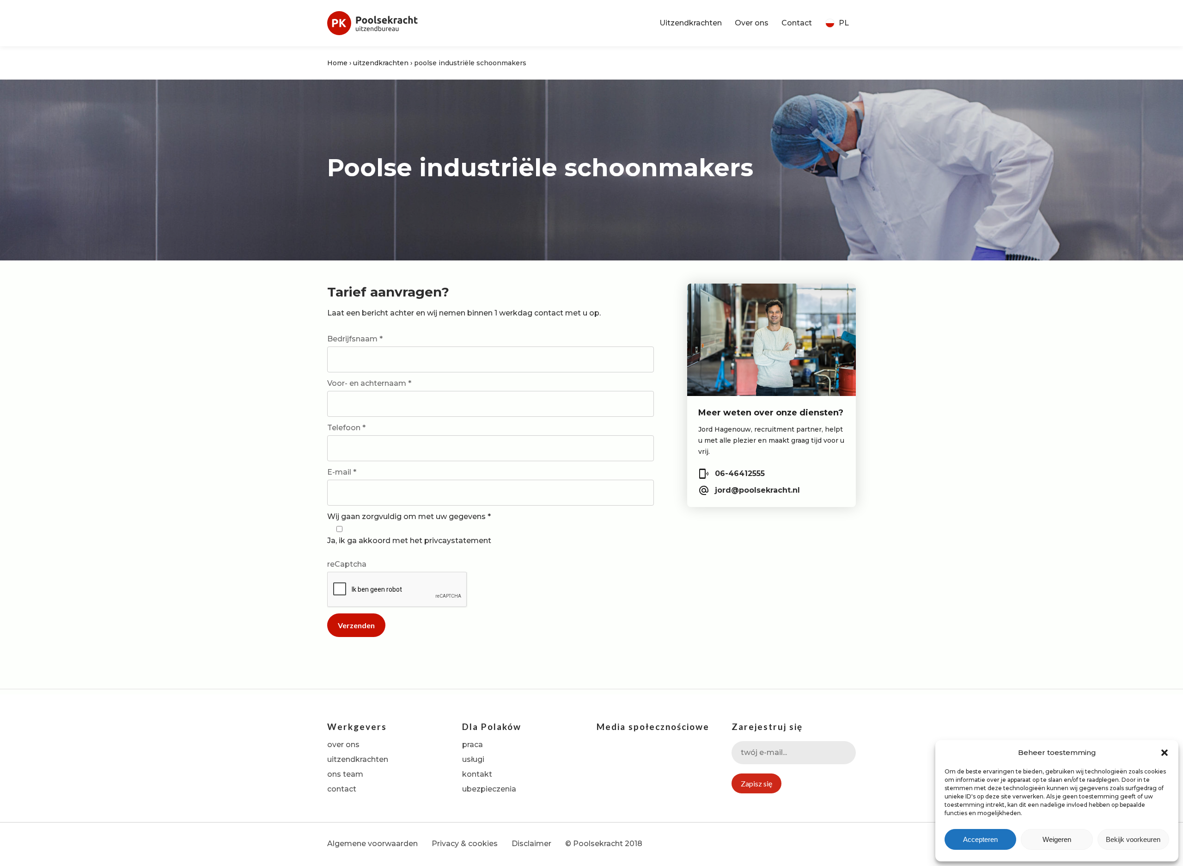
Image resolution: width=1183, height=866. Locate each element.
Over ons (751, 23)
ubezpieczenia (489, 789)
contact (341, 789)
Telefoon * (346, 427)
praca (472, 744)
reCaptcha (346, 564)
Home (337, 63)
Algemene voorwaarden (372, 843)
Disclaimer (531, 843)
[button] (1164, 752)
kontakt (477, 774)
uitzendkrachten (381, 63)
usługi (473, 759)
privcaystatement (457, 540)
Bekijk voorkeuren (1133, 839)
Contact (796, 23)
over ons (343, 744)
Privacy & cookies (465, 843)
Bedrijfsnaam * (355, 338)
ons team (345, 774)
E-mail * (341, 472)
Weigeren (1057, 839)
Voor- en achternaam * (369, 383)
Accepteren (980, 839)
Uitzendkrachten (690, 23)
